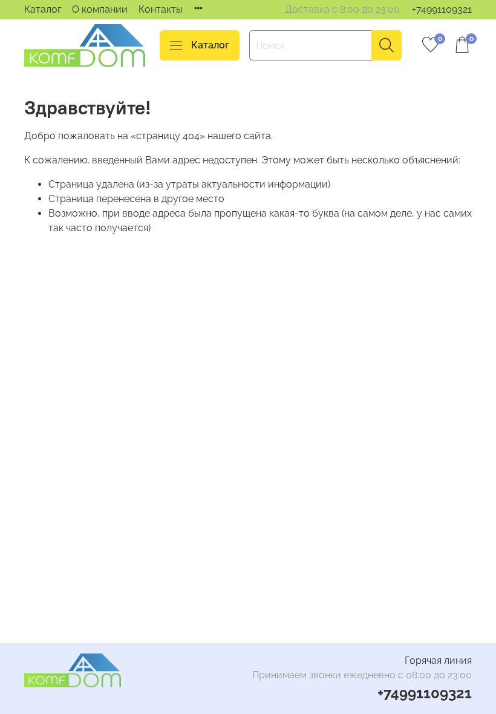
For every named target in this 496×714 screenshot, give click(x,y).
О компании (100, 9)
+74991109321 (442, 9)
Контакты (161, 9)
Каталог (42, 9)
